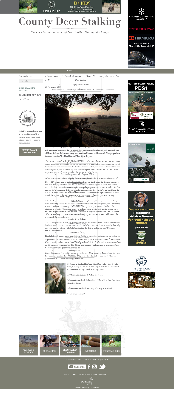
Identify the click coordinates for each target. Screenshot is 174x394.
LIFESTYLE (90, 351)
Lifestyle (24, 99)
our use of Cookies (51, 392)
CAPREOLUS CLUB (111, 351)
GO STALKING (49, 351)
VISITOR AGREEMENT (91, 360)
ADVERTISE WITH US (73, 360)
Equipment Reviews (30, 95)
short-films (78, 259)
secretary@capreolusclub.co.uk (66, 248)
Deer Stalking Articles (27, 89)
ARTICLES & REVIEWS (28, 351)
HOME (70, 71)
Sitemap (96, 387)
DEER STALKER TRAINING (70, 351)
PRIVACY (104, 360)
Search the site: (25, 76)
